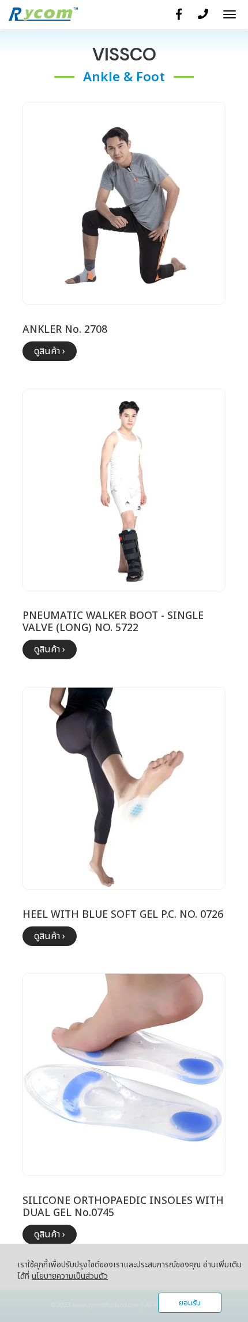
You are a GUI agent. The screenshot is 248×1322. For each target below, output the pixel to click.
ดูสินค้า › (49, 351)
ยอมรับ (190, 1303)
